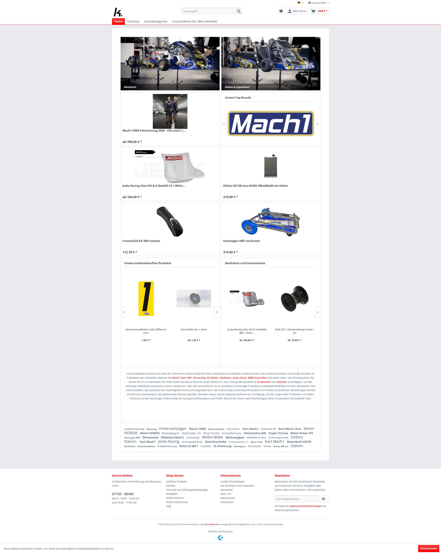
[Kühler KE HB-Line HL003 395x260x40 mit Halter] (271, 166)
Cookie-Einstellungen (232, 481)
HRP (189, 377)
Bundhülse (130, 446)
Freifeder (206, 446)
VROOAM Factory (257, 437)
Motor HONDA (150, 433)
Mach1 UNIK (198, 429)
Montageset (240, 446)
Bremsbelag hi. (171, 433)
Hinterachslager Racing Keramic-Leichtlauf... (295, 331)
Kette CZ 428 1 (189, 446)
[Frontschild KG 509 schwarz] (170, 221)
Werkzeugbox (235, 437)
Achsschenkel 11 (239, 441)
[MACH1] (271, 123)
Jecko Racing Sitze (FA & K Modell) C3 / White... (153, 186)
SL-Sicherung (223, 446)
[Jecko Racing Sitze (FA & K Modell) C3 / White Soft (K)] (170, 166)
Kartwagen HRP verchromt (241, 241)
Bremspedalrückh (192, 441)
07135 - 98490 (123, 494)
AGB (168, 506)
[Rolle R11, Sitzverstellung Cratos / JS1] (247, 299)
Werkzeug (152, 429)
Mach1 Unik (257, 442)
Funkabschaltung (134, 429)
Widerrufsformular (177, 502)
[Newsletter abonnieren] (323, 498)
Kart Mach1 (234, 429)
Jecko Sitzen (240, 377)
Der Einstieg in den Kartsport (237, 485)
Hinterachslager (173, 428)
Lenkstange (193, 437)
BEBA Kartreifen (257, 377)
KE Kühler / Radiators (219, 377)
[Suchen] (238, 11)
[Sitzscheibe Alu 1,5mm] (194, 299)
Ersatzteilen (264, 381)
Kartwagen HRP (132, 437)
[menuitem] (212, 11)
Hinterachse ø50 (255, 433)
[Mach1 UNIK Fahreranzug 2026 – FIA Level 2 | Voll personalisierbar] (170, 111)
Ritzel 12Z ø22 (211, 433)
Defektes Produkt (176, 481)
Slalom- (297, 445)
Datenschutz (227, 498)
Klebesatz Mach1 (173, 437)
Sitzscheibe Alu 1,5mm (194, 329)
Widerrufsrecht (175, 498)
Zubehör (282, 381)
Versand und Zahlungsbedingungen (187, 489)
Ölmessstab (150, 437)
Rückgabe (172, 493)
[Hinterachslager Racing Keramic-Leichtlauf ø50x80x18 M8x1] (294, 299)
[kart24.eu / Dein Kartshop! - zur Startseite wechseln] (118, 12)
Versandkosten (212, 524)
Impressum (227, 502)
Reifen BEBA (213, 437)
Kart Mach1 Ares (290, 429)
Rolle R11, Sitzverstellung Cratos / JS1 (247, 331)
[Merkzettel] (281, 11)
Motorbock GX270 (299, 442)
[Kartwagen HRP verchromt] (271, 221)
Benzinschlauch (216, 429)
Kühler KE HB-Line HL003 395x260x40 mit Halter (255, 186)
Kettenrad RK (269, 429)
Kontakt (170, 485)
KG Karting (199, 377)
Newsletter (226, 489)
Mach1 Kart (179, 377)
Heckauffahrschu (232, 433)
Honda (268, 446)
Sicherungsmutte (279, 437)
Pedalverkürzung (167, 446)
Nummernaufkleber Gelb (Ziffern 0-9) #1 (146, 331)
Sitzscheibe (255, 446)
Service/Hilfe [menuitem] (319, 2)
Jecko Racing (169, 441)
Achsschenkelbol (146, 446)
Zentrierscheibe (216, 442)
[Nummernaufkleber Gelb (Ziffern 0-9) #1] (146, 299)
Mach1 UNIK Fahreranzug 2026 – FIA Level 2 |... (154, 130)
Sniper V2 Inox (279, 433)
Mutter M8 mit (281, 446)
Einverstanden (428, 548)
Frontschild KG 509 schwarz (141, 241)
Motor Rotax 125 (192, 433)
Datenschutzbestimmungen (306, 506)
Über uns (225, 493)
